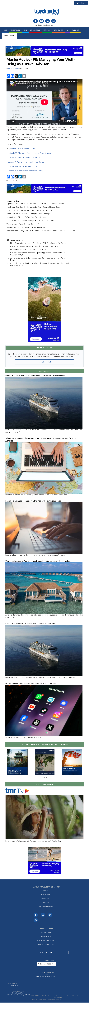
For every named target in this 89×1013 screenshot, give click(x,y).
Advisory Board (45, 898)
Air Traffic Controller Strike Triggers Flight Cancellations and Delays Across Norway (38, 259)
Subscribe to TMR (44, 362)
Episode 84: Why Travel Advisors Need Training (26, 171)
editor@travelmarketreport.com (45, 976)
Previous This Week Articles (45, 944)
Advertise (46, 902)
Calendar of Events (46, 932)
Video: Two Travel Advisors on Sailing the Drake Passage (28, 214)
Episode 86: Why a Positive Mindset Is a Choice (26, 162)
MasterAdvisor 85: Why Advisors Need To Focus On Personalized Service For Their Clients (41, 231)
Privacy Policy (42, 999)
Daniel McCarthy (13, 68)
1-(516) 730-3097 (12, 985)
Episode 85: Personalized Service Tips (22, 166)
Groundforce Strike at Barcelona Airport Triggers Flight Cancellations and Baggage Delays (37, 254)
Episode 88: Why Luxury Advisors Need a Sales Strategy (29, 153)
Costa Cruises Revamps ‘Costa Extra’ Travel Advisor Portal (30, 623)
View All (44, 777)
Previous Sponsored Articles (45, 940)
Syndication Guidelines (46, 906)
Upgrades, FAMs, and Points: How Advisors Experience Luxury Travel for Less (38, 561)
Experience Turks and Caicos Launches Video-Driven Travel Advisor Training (35, 204)
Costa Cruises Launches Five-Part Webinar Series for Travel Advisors (35, 376)
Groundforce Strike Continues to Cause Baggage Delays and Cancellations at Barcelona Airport (39, 264)
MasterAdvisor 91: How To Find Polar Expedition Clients (27, 217)
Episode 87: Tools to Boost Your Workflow (24, 157)
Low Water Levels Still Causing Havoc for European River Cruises (34, 246)
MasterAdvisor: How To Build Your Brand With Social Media (30, 683)
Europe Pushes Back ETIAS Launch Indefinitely (28, 249)
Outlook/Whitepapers (45, 936)
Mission (45, 891)
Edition (82, 3)
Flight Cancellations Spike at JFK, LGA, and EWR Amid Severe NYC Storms (38, 243)
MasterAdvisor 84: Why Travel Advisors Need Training (27, 227)
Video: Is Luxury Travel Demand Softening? (23, 224)
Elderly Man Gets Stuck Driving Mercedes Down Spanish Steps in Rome (33, 207)
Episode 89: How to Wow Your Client (22, 149)
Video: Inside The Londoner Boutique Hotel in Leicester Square (30, 221)
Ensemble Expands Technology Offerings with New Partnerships (33, 501)
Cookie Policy (34, 999)
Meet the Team (45, 894)
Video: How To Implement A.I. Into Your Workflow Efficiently (29, 210)
